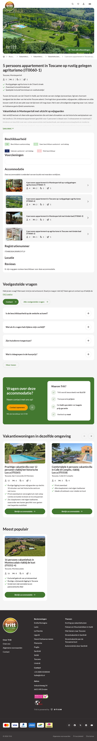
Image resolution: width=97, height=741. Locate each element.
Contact (6, 652)
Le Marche (38, 631)
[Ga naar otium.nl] (56, 710)
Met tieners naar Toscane (75, 631)
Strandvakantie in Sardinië (75, 635)
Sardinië (37, 651)
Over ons (6, 644)
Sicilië (36, 655)
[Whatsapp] (32, 407)
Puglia (36, 647)
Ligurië (37, 635)
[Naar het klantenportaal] (84, 4)
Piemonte (38, 643)
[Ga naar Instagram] (69, 725)
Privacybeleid (78, 736)
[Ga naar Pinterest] (86, 725)
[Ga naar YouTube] (91, 725)
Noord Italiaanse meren (43, 639)
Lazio (36, 627)
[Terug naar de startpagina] (9, 6)
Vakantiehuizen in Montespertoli (54, 57)
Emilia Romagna (40, 623)
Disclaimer (90, 736)
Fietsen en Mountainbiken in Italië (79, 627)
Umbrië (37, 663)
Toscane (37, 659)
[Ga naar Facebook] (74, 725)
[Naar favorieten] (78, 4)
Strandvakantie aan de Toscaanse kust (74, 640)
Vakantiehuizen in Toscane (24, 57)
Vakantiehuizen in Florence (38, 57)
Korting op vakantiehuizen (76, 623)
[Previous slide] (84, 436)
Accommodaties (12, 57)
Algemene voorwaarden (12, 648)
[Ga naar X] (80, 725)
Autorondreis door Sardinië (76, 646)
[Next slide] (91, 436)
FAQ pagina (7, 294)
